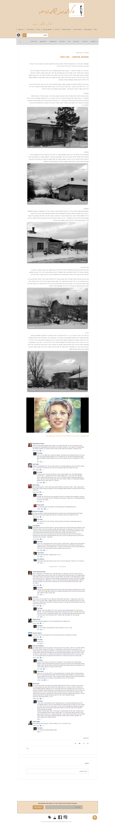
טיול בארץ (76, 41)
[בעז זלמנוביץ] (49, 817)
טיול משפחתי (53, 41)
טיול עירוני (62, 41)
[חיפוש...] (25, 35)
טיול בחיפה (34, 41)
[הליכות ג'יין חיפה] (55, 817)
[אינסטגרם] (65, 817)
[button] (20, 41)
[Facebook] (60, 817)
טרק (69, 41)
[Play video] (57, 415)
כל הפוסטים (94, 41)
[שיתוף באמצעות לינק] (75, 743)
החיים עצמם (43, 41)
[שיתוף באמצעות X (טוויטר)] (84, 743)
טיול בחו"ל (84, 41)
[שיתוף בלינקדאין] (79, 743)
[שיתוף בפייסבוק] (88, 743)
